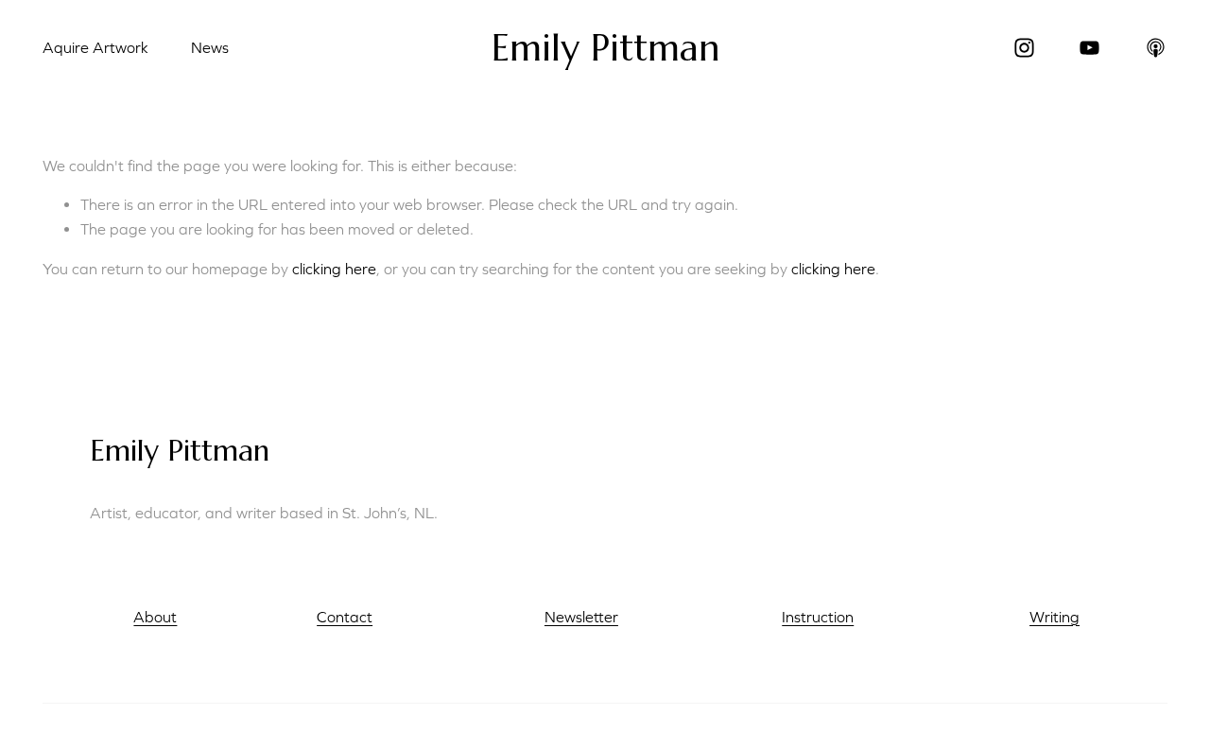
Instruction (818, 616)
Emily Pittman (606, 48)
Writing (1054, 616)
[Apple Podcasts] (1155, 48)
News (210, 47)
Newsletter (581, 616)
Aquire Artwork (95, 47)
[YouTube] (1089, 48)
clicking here (334, 268)
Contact (344, 616)
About (155, 616)
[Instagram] (1024, 48)
